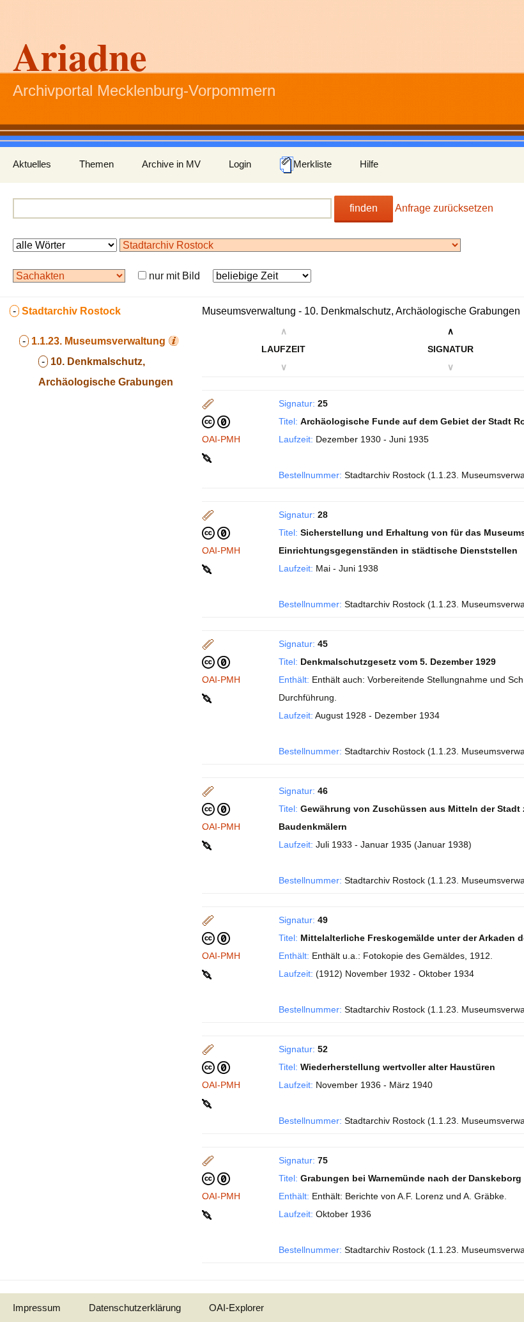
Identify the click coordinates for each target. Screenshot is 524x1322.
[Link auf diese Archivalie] (208, 457)
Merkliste (312, 164)
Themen (96, 164)
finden (364, 208)
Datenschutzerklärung (135, 1307)
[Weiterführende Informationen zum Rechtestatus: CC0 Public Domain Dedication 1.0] (216, 421)
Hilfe (369, 164)
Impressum (37, 1307)
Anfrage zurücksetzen (444, 208)
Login (240, 164)
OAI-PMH (221, 439)
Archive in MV (171, 164)
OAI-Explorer (236, 1307)
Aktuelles (32, 164)
